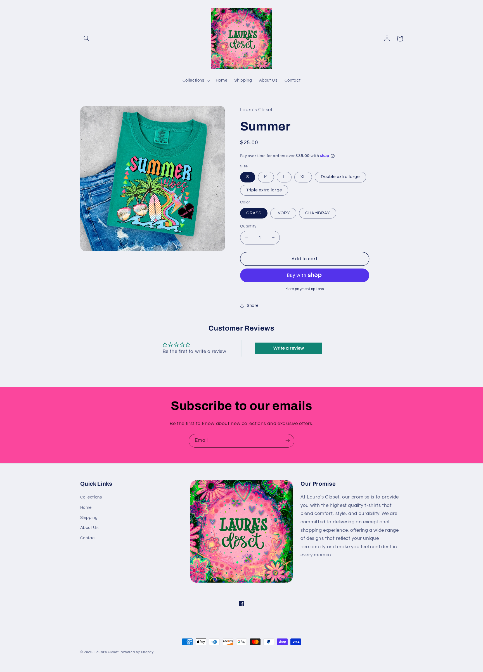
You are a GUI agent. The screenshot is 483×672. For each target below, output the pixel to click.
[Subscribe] (287, 441)
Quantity (248, 226)
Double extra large (340, 177)
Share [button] (253, 305)
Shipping (89, 518)
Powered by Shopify (136, 652)
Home (86, 507)
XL (303, 177)
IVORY (283, 213)
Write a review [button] (288, 348)
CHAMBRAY (317, 213)
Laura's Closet (107, 652)
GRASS (253, 213)
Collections (91, 497)
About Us (89, 528)
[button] (86, 38)
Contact (88, 538)
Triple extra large (264, 190)
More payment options (304, 289)
